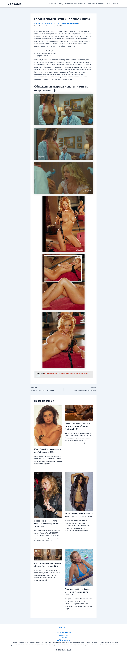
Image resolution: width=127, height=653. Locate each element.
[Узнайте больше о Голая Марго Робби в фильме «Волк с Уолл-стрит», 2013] (48, 554)
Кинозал (64, 637)
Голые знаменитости (96, 4)
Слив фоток (63, 635)
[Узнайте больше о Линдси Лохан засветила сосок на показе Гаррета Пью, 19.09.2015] (48, 495)
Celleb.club (14, 3)
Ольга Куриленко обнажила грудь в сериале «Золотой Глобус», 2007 (77, 426)
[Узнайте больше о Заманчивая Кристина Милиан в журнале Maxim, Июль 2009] (79, 491)
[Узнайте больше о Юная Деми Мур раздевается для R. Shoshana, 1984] (48, 425)
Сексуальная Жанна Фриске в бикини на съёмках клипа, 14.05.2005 (78, 592)
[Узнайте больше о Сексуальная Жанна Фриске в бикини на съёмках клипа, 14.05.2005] (79, 567)
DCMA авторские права (63, 632)
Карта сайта (63, 627)
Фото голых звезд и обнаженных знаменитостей (67, 4)
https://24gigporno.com (63, 640)
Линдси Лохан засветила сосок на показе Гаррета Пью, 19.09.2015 (48, 524)
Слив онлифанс (112, 4)
